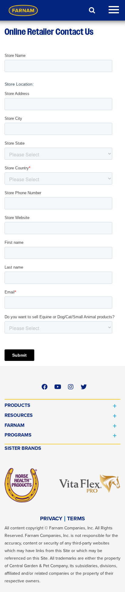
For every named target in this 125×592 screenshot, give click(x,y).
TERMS (76, 518)
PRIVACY (51, 518)
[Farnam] (23, 10)
